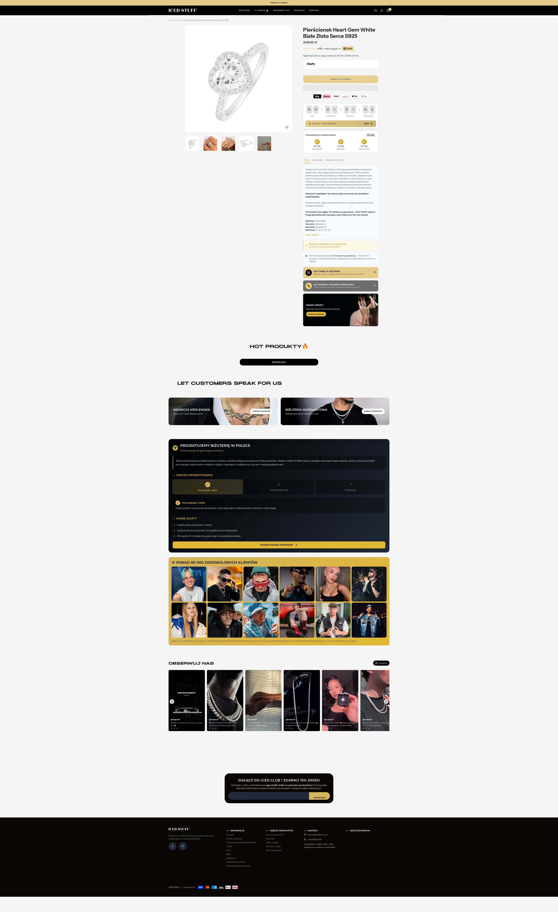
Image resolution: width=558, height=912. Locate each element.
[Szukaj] (375, 10)
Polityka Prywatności (235, 862)
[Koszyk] (388, 10)
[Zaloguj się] (381, 10)
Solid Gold (270, 839)
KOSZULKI (299, 10)
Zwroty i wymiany (234, 839)
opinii (335, 48)
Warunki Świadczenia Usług (238, 866)
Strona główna (175, 20)
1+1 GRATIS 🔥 (261, 10)
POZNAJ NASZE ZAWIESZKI (276, 544)
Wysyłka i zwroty (334, 160)
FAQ (228, 850)
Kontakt (230, 835)
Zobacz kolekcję (316, 314)
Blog (228, 854)
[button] (340, 87)
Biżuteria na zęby (273, 846)
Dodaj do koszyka (340, 79)
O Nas (229, 846)
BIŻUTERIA (244, 10)
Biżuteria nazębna (273, 850)
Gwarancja (317, 160)
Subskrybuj (319, 797)
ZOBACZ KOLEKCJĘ (261, 411)
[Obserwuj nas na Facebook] (173, 846)
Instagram (382, 663)
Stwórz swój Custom (275, 835)
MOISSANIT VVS (281, 10)
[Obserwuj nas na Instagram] (183, 846)
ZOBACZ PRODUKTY (373, 411)
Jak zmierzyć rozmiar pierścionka (240, 842)
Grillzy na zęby (272, 842)
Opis (307, 160)
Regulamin (231, 858)
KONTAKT (314, 10)
